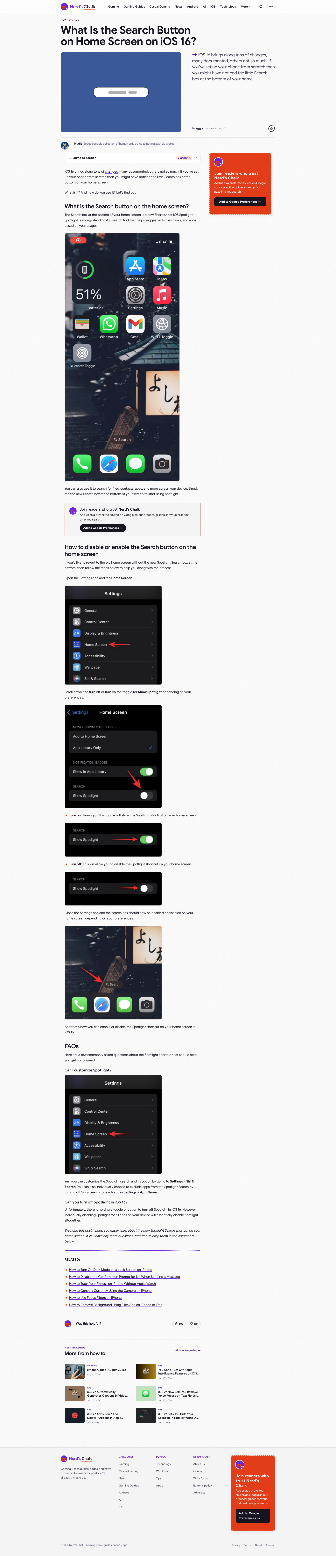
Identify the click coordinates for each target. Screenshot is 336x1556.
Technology (228, 6)
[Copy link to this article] (271, 128)
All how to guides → (188, 1350)
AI (204, 6)
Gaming (113, 6)
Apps (159, 1485)
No (196, 1323)
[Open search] (261, 6)
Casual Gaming (160, 6)
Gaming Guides (134, 6)
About (258, 1545)
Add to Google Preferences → (102, 528)
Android (192, 6)
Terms (247, 1545)
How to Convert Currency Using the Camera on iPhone (110, 1291)
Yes (181, 1323)
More (244, 6)
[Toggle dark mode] (271, 6)
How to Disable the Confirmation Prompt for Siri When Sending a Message (124, 1277)
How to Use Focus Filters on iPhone (95, 1298)
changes (111, 171)
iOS (212, 6)
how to (66, 19)
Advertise (199, 1492)
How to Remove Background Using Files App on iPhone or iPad (115, 1305)
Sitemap (270, 1545)
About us (199, 1464)
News (178, 6)
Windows (162, 1471)
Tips (158, 1478)
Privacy (236, 1545)
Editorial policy (202, 1485)
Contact (198, 1471)
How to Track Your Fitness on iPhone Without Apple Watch (112, 1284)
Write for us (200, 1478)
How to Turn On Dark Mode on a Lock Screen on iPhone (110, 1270)
